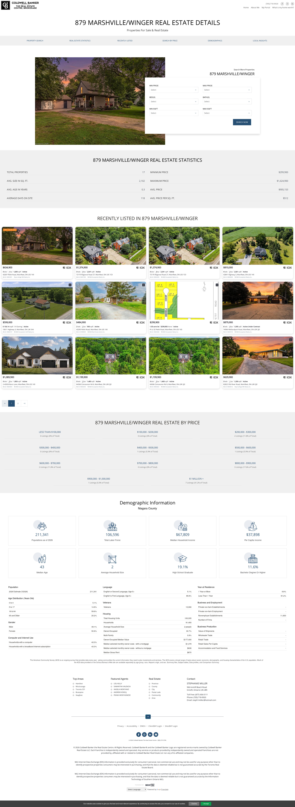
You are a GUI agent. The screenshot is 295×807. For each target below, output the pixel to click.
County (154, 686)
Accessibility (132, 726)
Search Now (242, 122)
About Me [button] (255, 7)
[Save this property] (70, 230)
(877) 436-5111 (201, 694)
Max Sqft (207, 108)
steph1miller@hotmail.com (204, 700)
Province (155, 683)
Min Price (153, 85)
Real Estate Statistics (79, 40)
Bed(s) (152, 97)
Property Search (35, 40)
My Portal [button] (266, 7)
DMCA (142, 726)
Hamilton (79, 683)
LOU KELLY (118, 683)
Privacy (120, 726)
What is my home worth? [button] (283, 7)
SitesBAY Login (171, 726)
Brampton (79, 692)
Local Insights (260, 40)
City (153, 689)
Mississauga (80, 686)
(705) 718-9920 (272, 4)
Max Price (207, 85)
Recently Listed (125, 40)
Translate (164, 789)
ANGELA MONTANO (121, 689)
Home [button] (246, 7)
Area (153, 698)
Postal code (156, 692)
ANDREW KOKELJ (120, 692)
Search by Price (169, 40)
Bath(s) (206, 97)
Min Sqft (153, 108)
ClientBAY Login (155, 726)
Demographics (215, 40)
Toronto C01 (80, 689)
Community (156, 695)
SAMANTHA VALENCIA (122, 686)
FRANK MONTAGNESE (122, 695)
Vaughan (79, 695)
